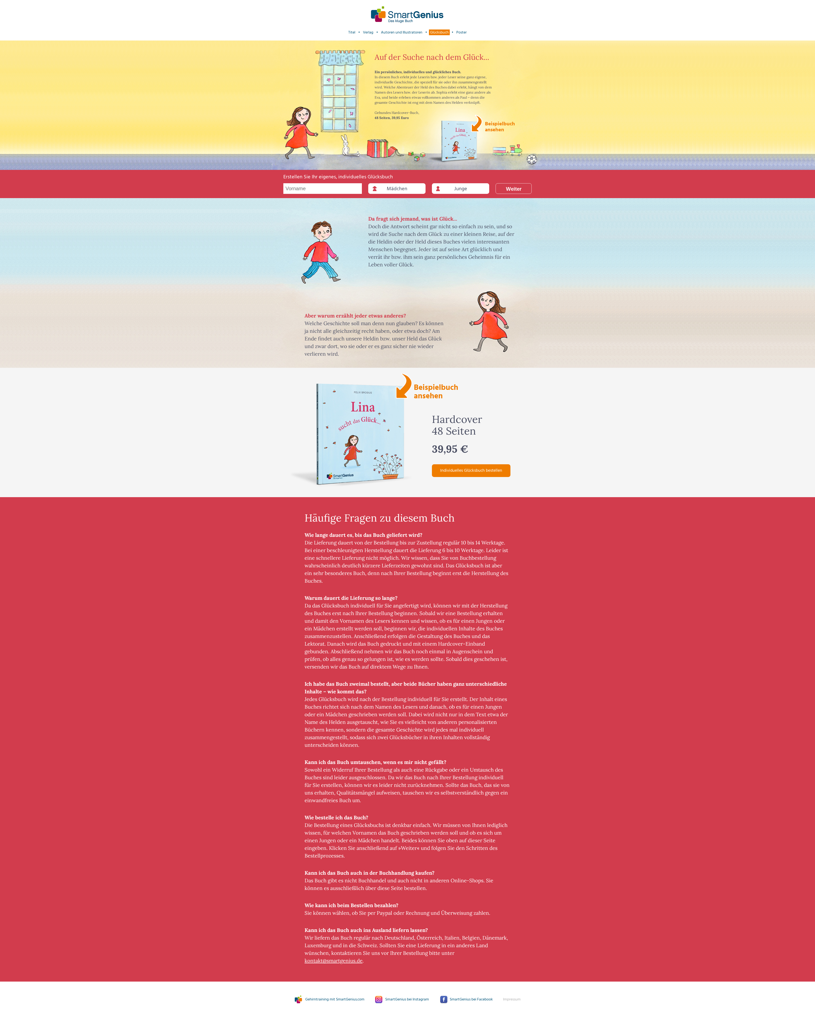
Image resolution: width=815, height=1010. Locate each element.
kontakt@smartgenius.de (334, 960)
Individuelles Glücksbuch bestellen (471, 470)
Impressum (512, 999)
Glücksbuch (439, 32)
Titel (351, 32)
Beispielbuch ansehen (499, 126)
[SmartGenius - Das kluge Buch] (407, 14)
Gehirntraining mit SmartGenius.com (334, 999)
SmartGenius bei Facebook (471, 999)
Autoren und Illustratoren (401, 32)
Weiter (513, 189)
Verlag (368, 32)
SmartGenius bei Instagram (407, 999)
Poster (461, 32)
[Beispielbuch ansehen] (459, 141)
